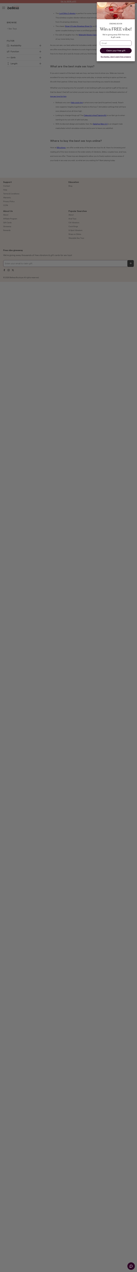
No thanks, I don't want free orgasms (116, 57)
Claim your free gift (115, 50)
